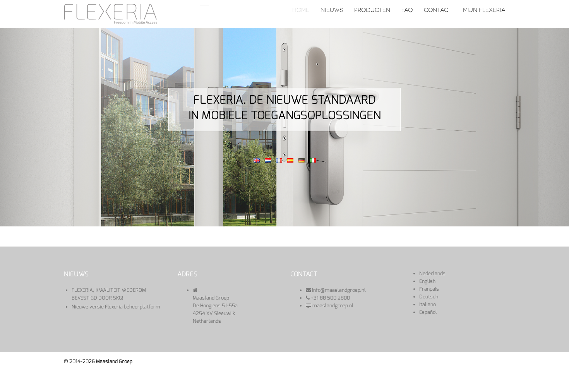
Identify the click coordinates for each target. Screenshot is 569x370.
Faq (407, 10)
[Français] (279, 160)
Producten (372, 10)
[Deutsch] (301, 160)
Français (429, 289)
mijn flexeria (484, 10)
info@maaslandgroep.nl (339, 290)
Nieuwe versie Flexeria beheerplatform (116, 306)
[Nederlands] (268, 160)
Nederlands (432, 273)
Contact (438, 10)
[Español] (290, 160)
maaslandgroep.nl (332, 305)
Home (300, 10)
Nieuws (331, 10)
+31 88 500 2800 (330, 298)
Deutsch (428, 296)
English (427, 281)
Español (428, 312)
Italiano (427, 304)
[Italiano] (313, 160)
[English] (257, 160)
